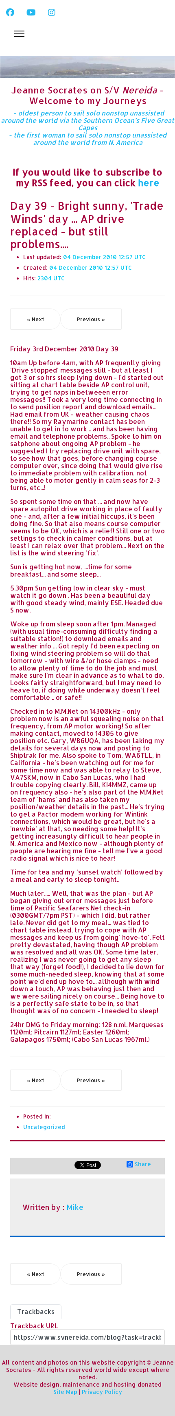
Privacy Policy (102, 1391)
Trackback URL (34, 1325)
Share (143, 1164)
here (149, 182)
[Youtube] (31, 12)
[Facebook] (10, 12)
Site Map (65, 1391)
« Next (35, 319)
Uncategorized (44, 1126)
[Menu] (19, 34)
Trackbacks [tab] (36, 1311)
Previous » (91, 319)
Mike (74, 1207)
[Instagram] (51, 12)
